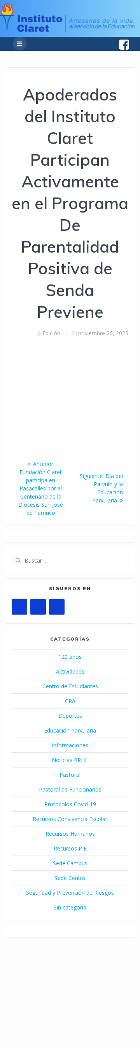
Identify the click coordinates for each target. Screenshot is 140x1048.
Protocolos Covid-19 (70, 804)
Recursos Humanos (70, 833)
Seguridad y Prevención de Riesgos (70, 892)
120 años (70, 656)
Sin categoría (70, 907)
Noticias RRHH (70, 760)
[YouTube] (19, 607)
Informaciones (70, 745)
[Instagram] (57, 607)
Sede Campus (70, 863)
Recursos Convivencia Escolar (70, 819)
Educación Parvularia (70, 730)
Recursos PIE (70, 848)
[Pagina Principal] (67, 29)
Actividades (70, 671)
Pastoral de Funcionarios (70, 789)
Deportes (70, 715)
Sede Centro (70, 878)
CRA (70, 701)
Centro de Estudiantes (70, 686)
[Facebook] (38, 607)
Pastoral (70, 774)
